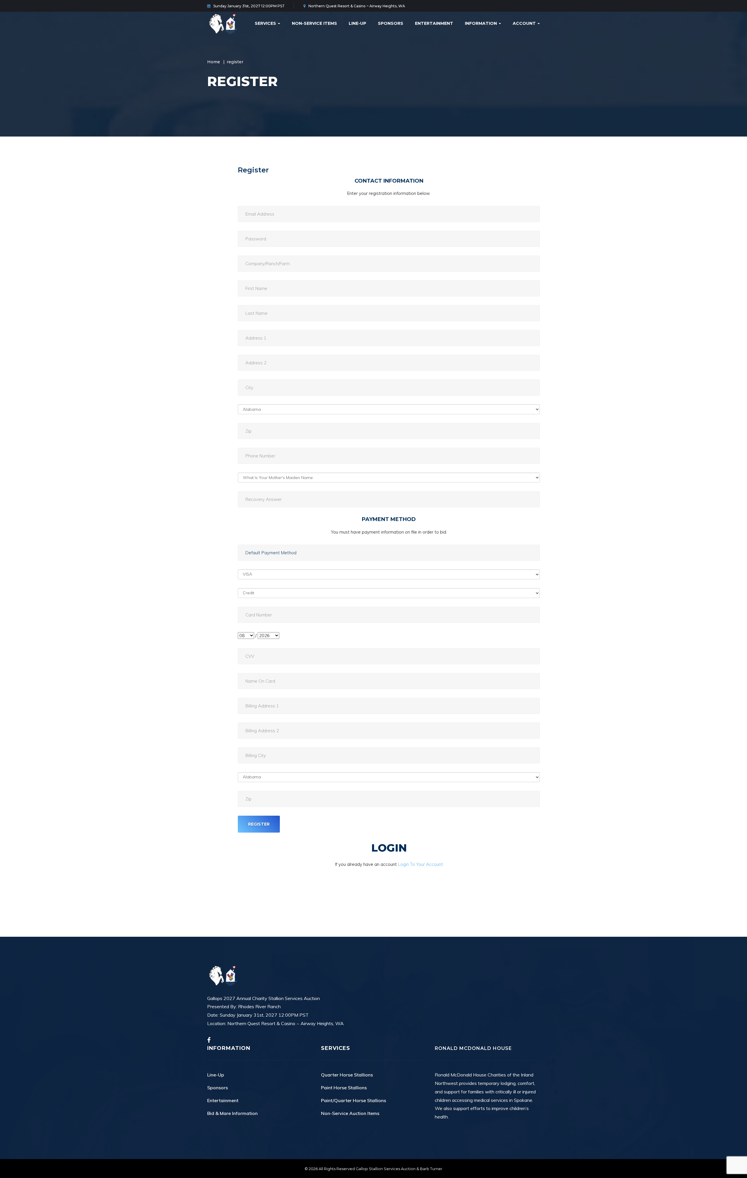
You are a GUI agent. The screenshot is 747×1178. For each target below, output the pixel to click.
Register (253, 170)
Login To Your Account (420, 864)
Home (213, 61)
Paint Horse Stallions (344, 1087)
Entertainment (434, 23)
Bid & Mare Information (232, 1113)
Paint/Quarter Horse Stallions (353, 1100)
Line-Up (357, 23)
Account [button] (525, 23)
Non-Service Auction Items (350, 1113)
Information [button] (481, 23)
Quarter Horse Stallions (347, 1075)
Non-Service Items (314, 23)
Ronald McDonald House (473, 1048)
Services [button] (266, 23)
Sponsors (390, 23)
